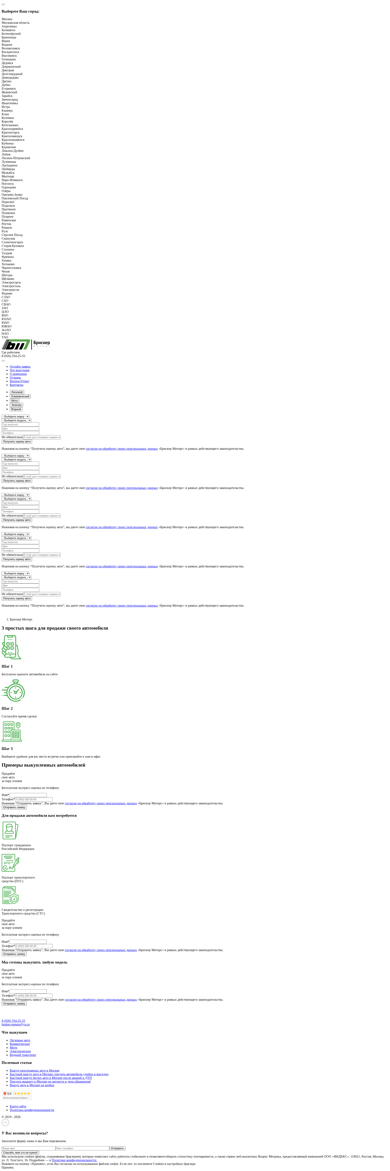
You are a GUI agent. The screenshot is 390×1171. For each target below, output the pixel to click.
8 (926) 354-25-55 (13, 1020)
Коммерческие (20, 1044)
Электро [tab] (16, 404)
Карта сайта (18, 1106)
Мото (13, 1047)
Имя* (5, 795)
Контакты (16, 385)
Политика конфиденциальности (32, 1110)
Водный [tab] (16, 409)
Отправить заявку (14, 807)
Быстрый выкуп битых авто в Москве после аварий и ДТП (51, 1078)
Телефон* (8, 799)
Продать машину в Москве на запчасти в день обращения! (50, 1081)
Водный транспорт (23, 1055)
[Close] (3, 4)
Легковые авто (20, 1040)
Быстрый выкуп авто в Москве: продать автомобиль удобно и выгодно (59, 1074)
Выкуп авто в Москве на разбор (32, 1085)
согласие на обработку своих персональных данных (122, 448)
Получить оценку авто (16, 441)
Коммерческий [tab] (20, 396)
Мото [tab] (14, 400)
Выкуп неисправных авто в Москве (35, 1070)
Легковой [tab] (17, 392)
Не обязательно (12, 437)
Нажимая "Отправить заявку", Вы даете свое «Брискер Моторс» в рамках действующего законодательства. (112, 803)
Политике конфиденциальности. (74, 1160)
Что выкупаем (19, 370)
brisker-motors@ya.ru (16, 1024)
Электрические (20, 1051)
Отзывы (15, 377)
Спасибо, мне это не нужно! (20, 1152)
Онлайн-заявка (20, 366)
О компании (18, 374)
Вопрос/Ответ (19, 381)
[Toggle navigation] (3, 360)
